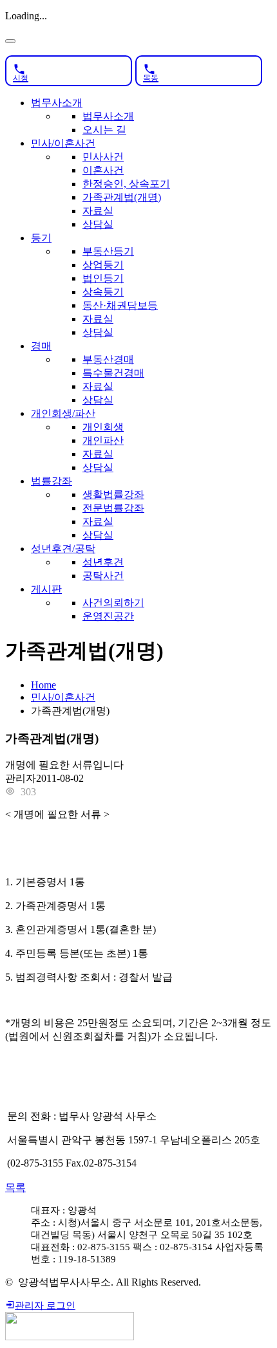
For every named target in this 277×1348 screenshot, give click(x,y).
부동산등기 (108, 251)
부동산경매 (108, 359)
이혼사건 (103, 170)
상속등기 (103, 291)
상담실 (97, 224)
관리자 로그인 (45, 1305)
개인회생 (103, 426)
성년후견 (103, 562)
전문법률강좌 (113, 508)
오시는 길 (104, 129)
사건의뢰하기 (113, 602)
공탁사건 (103, 575)
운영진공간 (108, 616)
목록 (15, 1187)
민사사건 (103, 156)
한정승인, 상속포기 (126, 183)
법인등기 (103, 278)
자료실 (97, 210)
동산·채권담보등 (120, 305)
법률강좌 (51, 480)
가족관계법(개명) (121, 197)
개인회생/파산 (63, 413)
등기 (41, 237)
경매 (41, 345)
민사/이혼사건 (63, 143)
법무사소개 (56, 102)
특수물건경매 (113, 372)
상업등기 (103, 264)
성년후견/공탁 (63, 548)
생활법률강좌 (113, 494)
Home (43, 684)
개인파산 (103, 440)
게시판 (46, 589)
